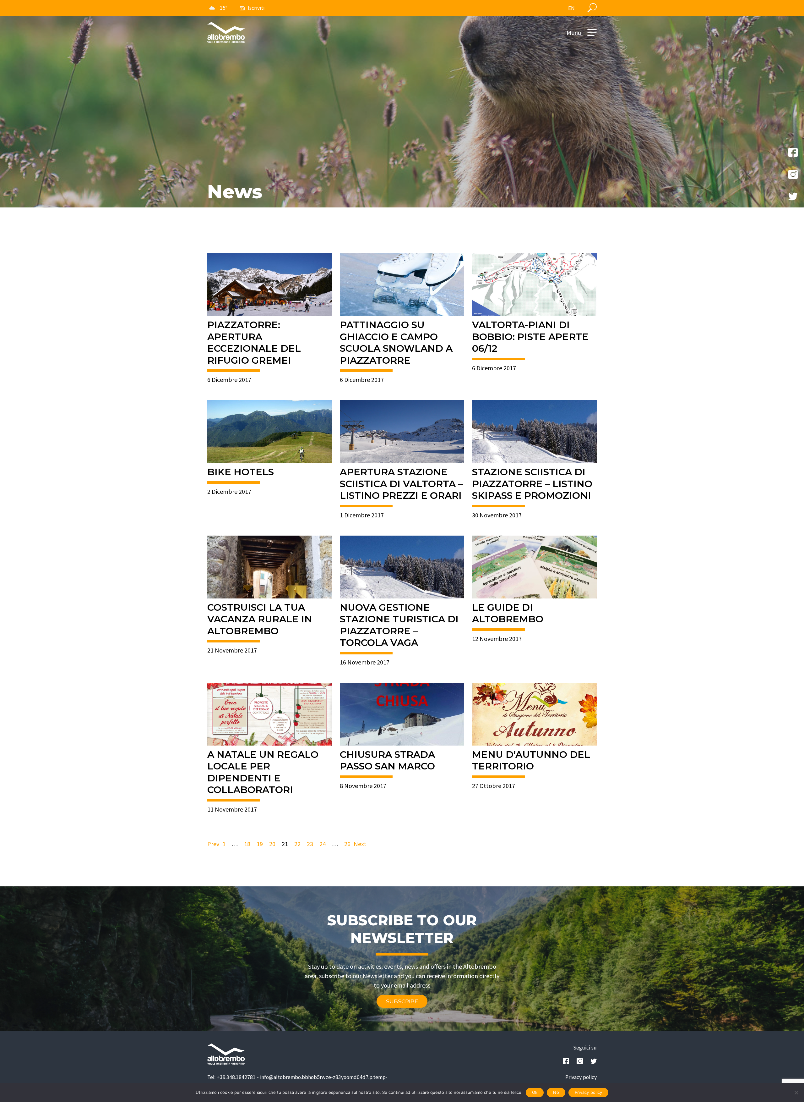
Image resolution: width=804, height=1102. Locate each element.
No (556, 1092)
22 (297, 844)
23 (310, 844)
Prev (213, 844)
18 (247, 844)
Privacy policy (581, 1077)
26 (347, 844)
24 (322, 844)
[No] (796, 1092)
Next (360, 844)
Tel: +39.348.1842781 (231, 1077)
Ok (535, 1092)
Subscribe (402, 1001)
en (571, 8)
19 (260, 844)
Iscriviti (256, 7)
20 (272, 844)
